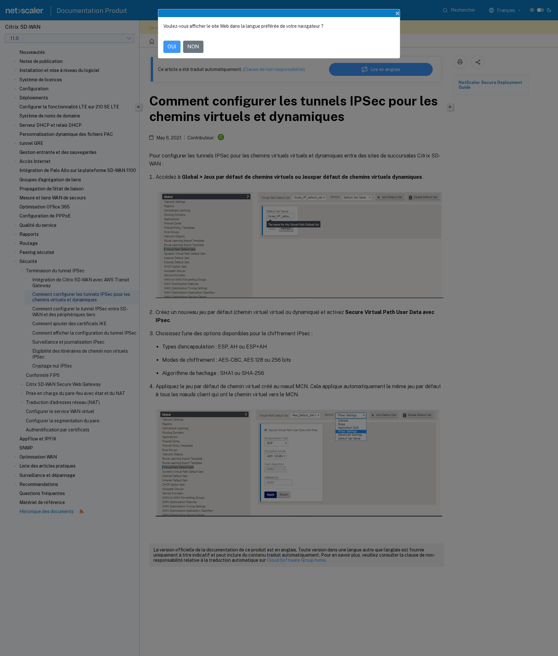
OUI (172, 47)
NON (193, 47)
